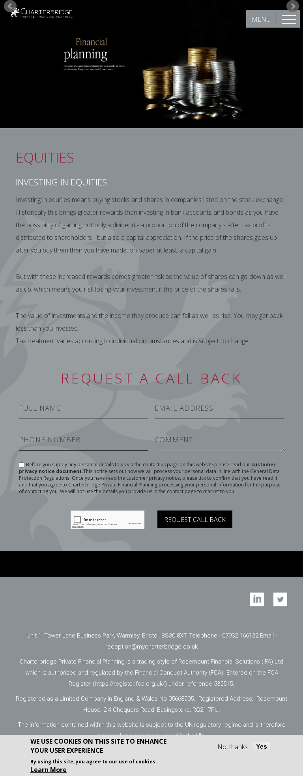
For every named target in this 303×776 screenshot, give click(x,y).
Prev (10, 6)
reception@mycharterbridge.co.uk (151, 646)
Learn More (48, 769)
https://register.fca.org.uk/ (130, 683)
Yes (261, 746)
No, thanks (232, 746)
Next (292, 6)
